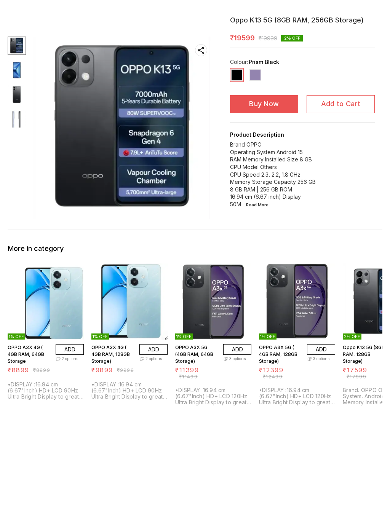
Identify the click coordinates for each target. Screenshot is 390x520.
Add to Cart (340, 104)
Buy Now (264, 104)
